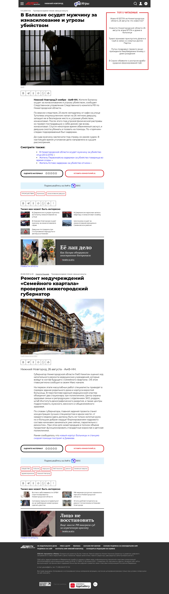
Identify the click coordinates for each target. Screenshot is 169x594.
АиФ (22, 87)
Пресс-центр (65, 546)
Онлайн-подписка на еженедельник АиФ (120, 546)
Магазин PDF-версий (91, 546)
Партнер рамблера (60, 584)
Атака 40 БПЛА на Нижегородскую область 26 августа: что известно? (127, 20)
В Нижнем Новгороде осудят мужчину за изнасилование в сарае (44, 223)
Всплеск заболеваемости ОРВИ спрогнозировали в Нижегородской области (45, 495)
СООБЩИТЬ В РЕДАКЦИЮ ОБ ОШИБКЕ (100, 549)
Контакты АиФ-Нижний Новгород (69, 549)
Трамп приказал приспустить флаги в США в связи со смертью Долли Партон (127, 41)
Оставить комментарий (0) (84, 173)
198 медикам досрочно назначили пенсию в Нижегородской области (88, 495)
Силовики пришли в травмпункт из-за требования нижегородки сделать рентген (45, 503)
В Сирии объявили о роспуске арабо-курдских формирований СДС (127, 62)
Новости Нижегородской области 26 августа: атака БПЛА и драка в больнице (127, 30)
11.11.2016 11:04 (26, 11)
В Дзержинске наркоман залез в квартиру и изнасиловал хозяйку (87, 214)
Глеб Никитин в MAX (29, 356)
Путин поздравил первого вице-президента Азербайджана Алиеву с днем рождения (127, 51)
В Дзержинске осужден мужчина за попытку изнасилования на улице (45, 215)
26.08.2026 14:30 (27, 274)
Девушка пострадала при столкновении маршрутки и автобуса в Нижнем (43, 231)
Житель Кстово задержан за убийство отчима (64, 163)
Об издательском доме (47, 546)
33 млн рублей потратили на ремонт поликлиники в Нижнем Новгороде (87, 503)
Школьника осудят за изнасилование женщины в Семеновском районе (85, 223)
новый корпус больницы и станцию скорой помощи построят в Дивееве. (66, 436)
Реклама (76, 546)
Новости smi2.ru (29, 266)
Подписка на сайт (44, 549)
